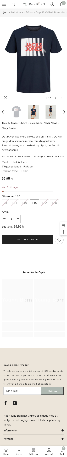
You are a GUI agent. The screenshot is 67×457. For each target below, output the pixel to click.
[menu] (4, 4)
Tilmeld (52, 391)
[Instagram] (15, 403)
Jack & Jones (20, 162)
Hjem (4, 12)
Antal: (5, 212)
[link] (17, 328)
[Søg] (14, 4)
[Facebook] (5, 403)
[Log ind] (52, 4)
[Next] (62, 98)
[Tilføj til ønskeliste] (59, 240)
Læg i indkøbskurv (27, 239)
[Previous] (56, 98)
